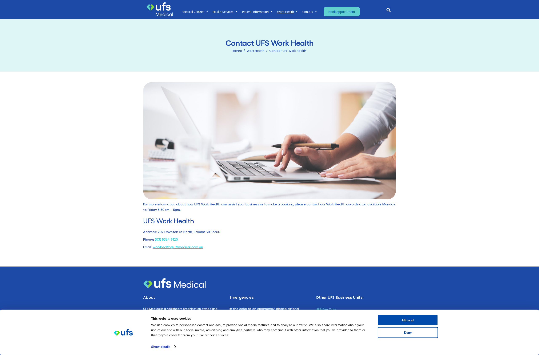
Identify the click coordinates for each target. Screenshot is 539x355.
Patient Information (255, 12)
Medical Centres (193, 12)
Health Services (223, 12)
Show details (160, 346)
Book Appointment (341, 11)
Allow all (408, 320)
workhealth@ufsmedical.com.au (178, 247)
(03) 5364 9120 (166, 239)
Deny (408, 332)
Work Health (285, 12)
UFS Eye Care (326, 309)
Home (237, 51)
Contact (307, 12)
